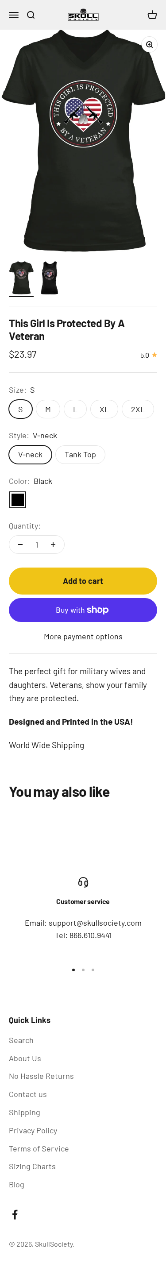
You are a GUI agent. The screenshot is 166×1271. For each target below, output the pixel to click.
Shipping (24, 1112)
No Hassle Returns (41, 1076)
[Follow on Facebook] (15, 1215)
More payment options (83, 636)
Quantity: (25, 525)
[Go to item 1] (21, 279)
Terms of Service (39, 1148)
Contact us (28, 1094)
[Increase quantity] (53, 544)
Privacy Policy (33, 1130)
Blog (16, 1184)
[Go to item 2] (49, 279)
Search (21, 1040)
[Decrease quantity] (20, 544)
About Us (25, 1058)
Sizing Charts (32, 1166)
